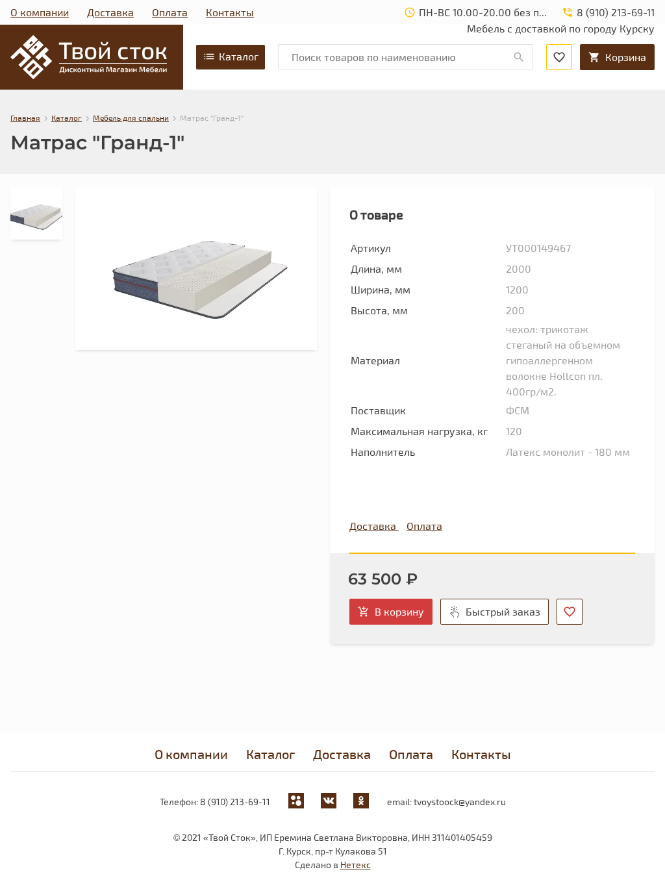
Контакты (230, 12)
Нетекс (355, 864)
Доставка (110, 12)
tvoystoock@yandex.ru (460, 801)
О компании (39, 12)
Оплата (170, 12)
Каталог (238, 56)
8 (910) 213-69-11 (235, 801)
